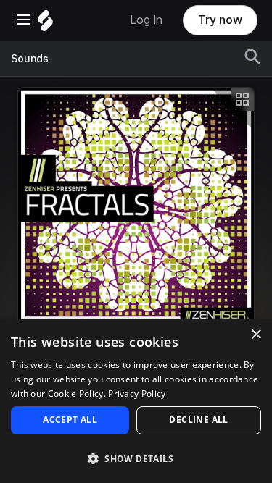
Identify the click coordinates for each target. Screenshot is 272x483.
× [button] (255, 334)
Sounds (30, 58)
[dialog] (136, 401)
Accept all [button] (70, 419)
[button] (136, 458)
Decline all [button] (198, 419)
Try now (220, 20)
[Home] (45, 24)
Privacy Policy (136, 393)
